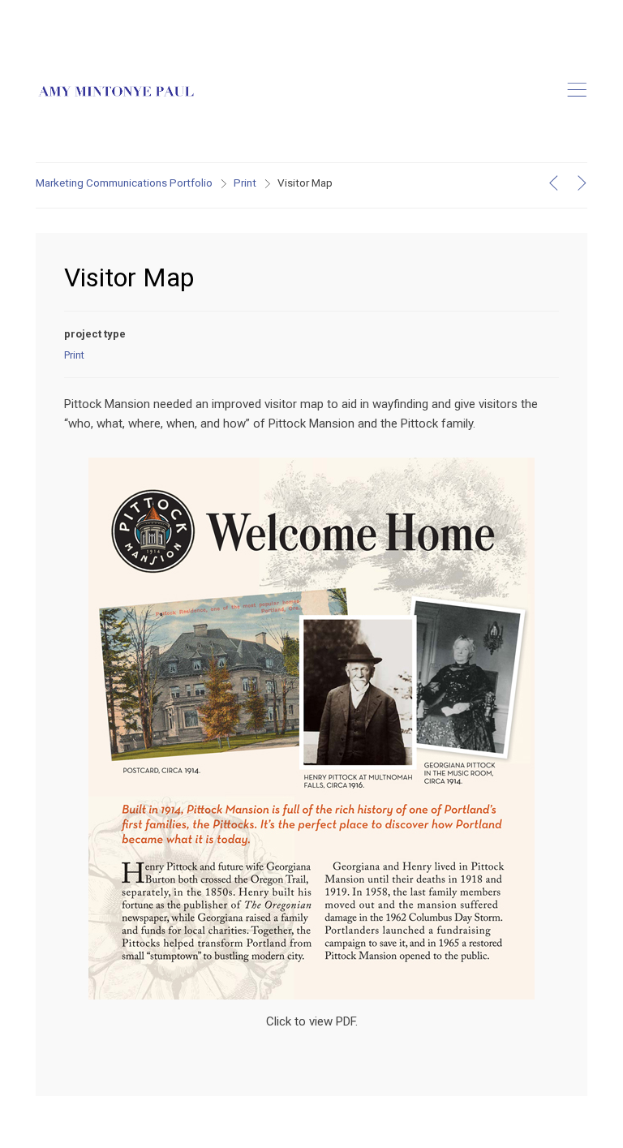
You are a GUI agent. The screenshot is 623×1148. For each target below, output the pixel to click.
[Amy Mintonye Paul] (117, 91)
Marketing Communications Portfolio (124, 182)
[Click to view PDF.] (311, 467)
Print (245, 182)
